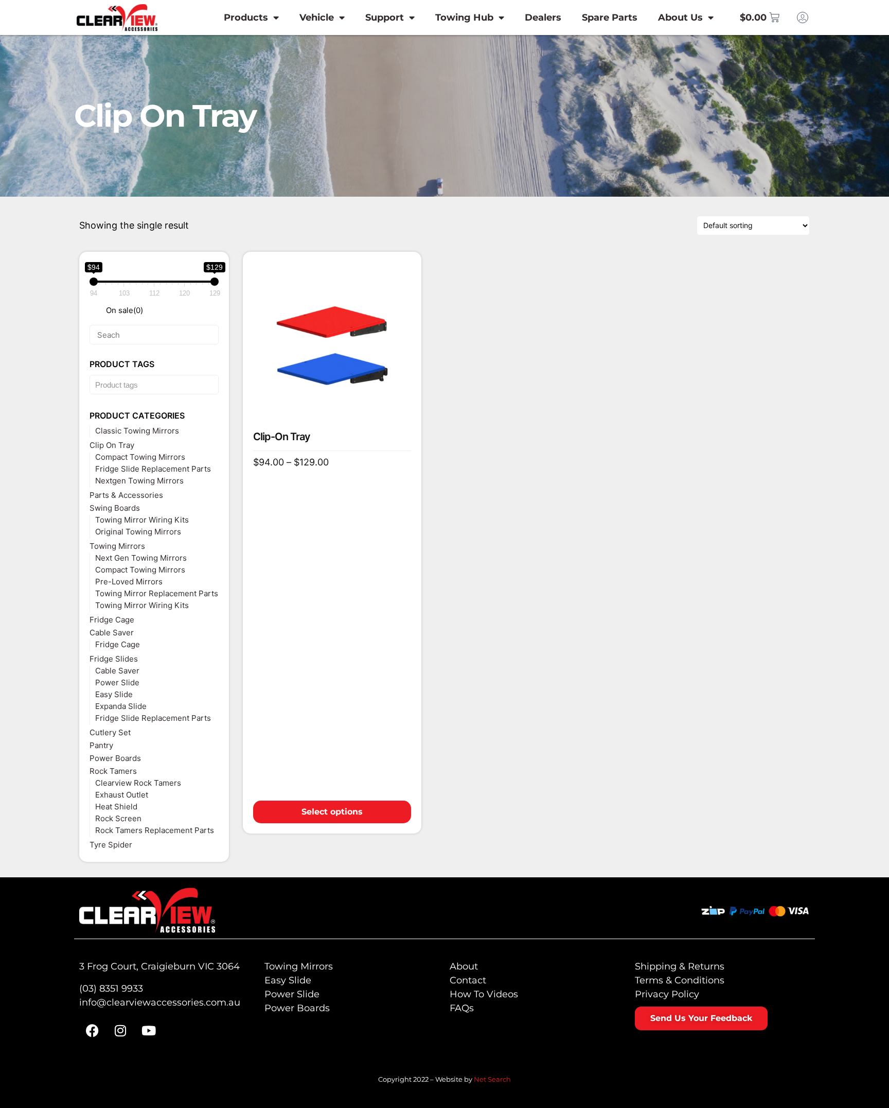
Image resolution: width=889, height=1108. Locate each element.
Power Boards (115, 758)
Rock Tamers (113, 771)
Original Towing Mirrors (138, 531)
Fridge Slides (114, 659)
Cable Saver (112, 632)
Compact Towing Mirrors (140, 457)
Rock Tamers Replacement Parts (154, 830)
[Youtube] (149, 1031)
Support (384, 17)
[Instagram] (120, 1031)
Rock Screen (118, 818)
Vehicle (316, 17)
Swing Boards (115, 508)
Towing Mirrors (117, 546)
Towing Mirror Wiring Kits (142, 520)
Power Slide (117, 682)
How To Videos (484, 994)
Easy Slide (114, 694)
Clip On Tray (112, 445)
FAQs (462, 1008)
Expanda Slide (121, 706)
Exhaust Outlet (121, 795)
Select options (332, 812)
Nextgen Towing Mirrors (139, 481)
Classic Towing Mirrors (137, 431)
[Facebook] (92, 1031)
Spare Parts (609, 17)
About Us (680, 17)
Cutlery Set (110, 732)
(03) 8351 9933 (111, 988)
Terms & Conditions (679, 980)
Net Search (492, 1079)
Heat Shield (116, 806)
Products (246, 17)
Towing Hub (464, 17)
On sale (124, 310)
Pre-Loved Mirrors (129, 581)
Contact (468, 980)
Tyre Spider (111, 845)
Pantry (101, 745)
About (464, 966)
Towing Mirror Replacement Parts (156, 593)
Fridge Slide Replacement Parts (153, 469)
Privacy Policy (667, 994)
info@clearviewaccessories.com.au (159, 1002)
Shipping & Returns (679, 966)
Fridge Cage (112, 620)
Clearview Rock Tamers (138, 783)
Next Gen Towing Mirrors (141, 558)
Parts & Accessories (126, 495)
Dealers (543, 17)
